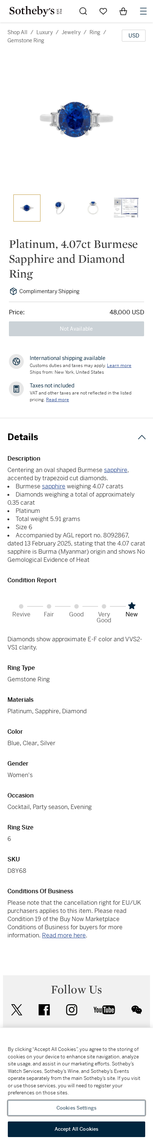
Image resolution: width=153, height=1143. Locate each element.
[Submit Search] (83, 11)
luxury (44, 32)
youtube (104, 1009)
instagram (71, 1009)
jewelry (71, 32)
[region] (76, 1085)
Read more (57, 400)
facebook (44, 1009)
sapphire (115, 470)
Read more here (64, 935)
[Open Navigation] (143, 11)
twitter (16, 1010)
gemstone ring (25, 40)
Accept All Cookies (76, 1129)
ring (94, 32)
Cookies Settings (76, 1108)
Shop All (17, 32)
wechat (136, 1010)
